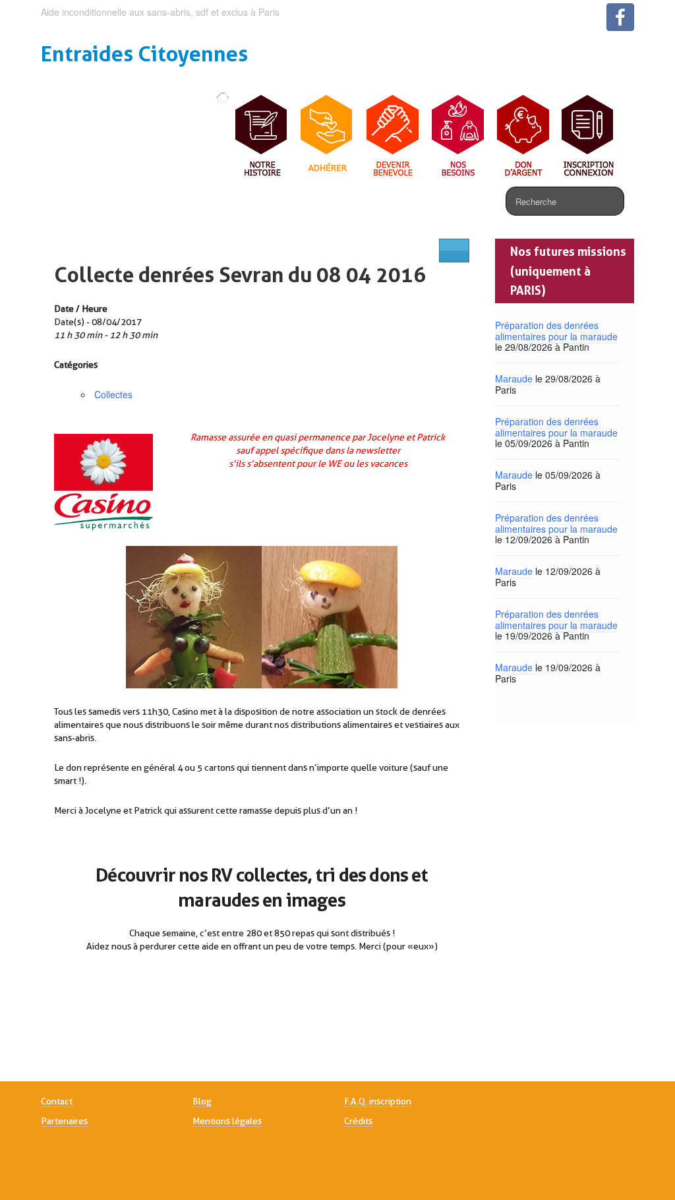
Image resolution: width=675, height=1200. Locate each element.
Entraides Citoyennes (144, 54)
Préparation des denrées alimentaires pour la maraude (556, 330)
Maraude (514, 378)
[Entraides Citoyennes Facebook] (620, 17)
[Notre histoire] (262, 136)
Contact (57, 1101)
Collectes (113, 394)
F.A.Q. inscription (377, 1101)
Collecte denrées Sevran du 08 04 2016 (240, 274)
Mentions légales (227, 1121)
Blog (202, 1101)
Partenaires (64, 1121)
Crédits (358, 1121)
